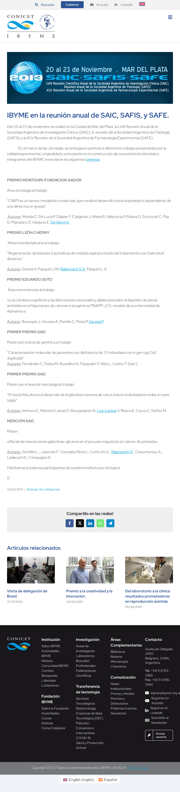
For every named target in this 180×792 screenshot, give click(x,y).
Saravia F (95, 321)
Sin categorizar (49, 489)
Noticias (32, 489)
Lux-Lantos (106, 410)
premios (93, 159)
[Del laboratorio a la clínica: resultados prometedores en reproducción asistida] (149, 559)
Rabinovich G (122, 451)
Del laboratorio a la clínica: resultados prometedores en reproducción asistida (148, 596)
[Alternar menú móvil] (170, 17)
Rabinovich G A (72, 269)
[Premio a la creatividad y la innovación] (90, 559)
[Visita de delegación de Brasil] (31, 559)
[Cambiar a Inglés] (142, 4)
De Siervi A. (60, 222)
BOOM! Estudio (138, 768)
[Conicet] (19, 638)
